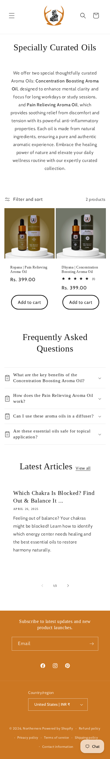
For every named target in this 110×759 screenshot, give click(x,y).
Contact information (57, 747)
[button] (11, 15)
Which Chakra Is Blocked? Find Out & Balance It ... (53, 497)
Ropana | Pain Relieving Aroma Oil (29, 269)
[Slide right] (68, 585)
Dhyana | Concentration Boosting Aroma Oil (80, 269)
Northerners (32, 728)
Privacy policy (27, 737)
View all (83, 468)
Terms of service (56, 737)
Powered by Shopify (57, 728)
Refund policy (90, 728)
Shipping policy (86, 737)
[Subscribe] (91, 644)
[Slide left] (42, 585)
